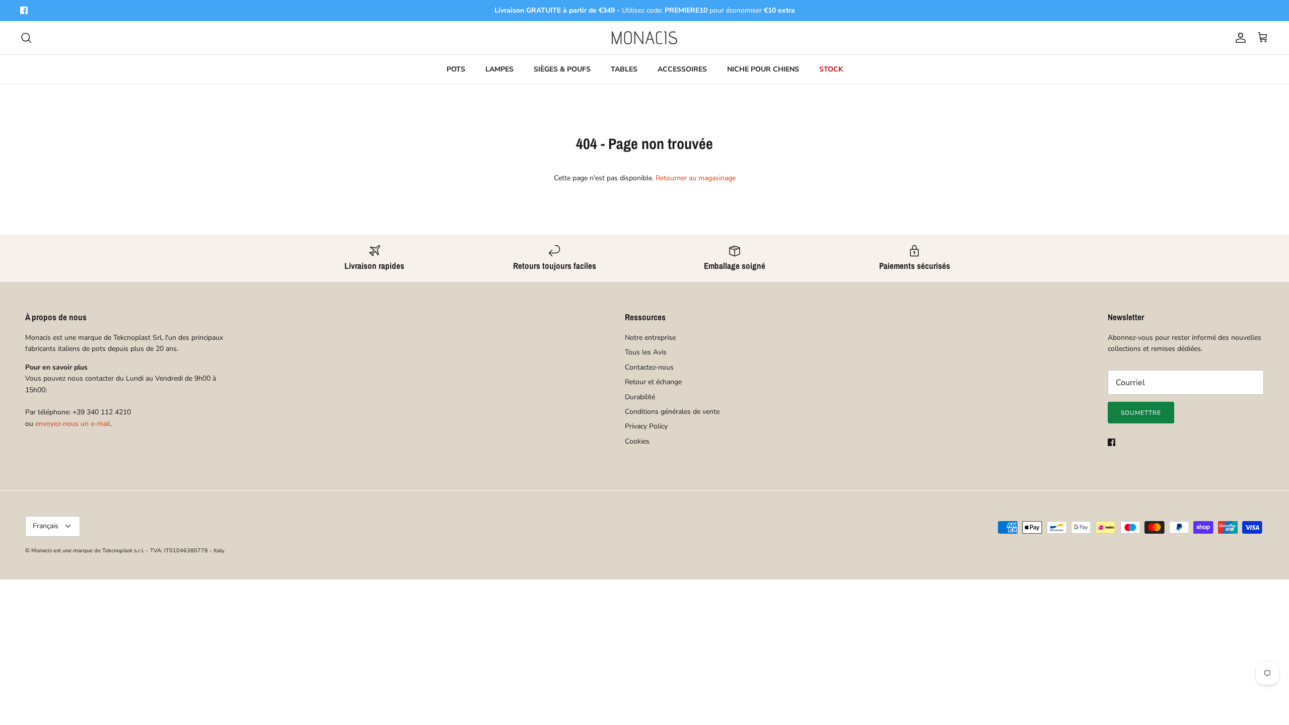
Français (45, 526)
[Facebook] (24, 10)
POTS (456, 69)
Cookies (637, 441)
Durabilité (640, 397)
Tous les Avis (646, 352)
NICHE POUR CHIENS (763, 69)
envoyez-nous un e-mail (72, 423)
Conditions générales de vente (672, 411)
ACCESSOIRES (682, 69)
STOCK (831, 69)
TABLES (624, 69)
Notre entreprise (650, 337)
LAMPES (499, 69)
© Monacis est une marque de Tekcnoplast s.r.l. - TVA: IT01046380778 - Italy (125, 550)
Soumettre (1141, 413)
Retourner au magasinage (696, 178)
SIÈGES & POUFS (562, 69)
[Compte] (1239, 38)
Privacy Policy (646, 426)
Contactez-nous (649, 367)
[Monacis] (644, 37)
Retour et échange (653, 382)
